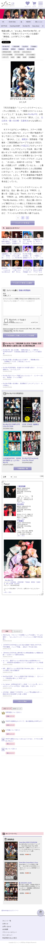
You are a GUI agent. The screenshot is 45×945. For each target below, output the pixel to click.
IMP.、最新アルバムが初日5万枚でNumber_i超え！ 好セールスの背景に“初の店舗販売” (23, 669)
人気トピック (7, 708)
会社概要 (5, 929)
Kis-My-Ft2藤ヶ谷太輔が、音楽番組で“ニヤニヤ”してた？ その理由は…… (28, 258)
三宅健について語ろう (13, 730)
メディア (5, 57)
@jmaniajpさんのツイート (10, 910)
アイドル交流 (19, 54)
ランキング (17, 631)
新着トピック (17, 708)
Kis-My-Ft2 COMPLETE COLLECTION (11, 425)
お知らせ (5, 923)
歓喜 (24, 57)
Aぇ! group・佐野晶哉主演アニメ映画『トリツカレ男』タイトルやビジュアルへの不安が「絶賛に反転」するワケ (23, 685)
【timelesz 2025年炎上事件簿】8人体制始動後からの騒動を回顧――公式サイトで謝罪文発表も (23, 654)
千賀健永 (33, 46)
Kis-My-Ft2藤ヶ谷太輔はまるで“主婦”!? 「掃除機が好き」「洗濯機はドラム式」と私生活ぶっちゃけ (22, 360)
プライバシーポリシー (9, 932)
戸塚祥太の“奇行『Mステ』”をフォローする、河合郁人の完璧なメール (37, 244)
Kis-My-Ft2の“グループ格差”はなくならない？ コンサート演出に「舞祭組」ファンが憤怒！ (22, 376)
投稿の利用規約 (24, 290)
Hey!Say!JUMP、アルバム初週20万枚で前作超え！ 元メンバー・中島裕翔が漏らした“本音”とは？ (23, 677)
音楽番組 (32, 57)
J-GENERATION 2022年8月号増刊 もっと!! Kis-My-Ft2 (12, 460)
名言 (12, 57)
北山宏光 (25, 46)
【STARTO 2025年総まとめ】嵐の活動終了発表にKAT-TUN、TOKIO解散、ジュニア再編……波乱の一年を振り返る (23, 646)
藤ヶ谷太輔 (30, 49)
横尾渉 (13, 49)
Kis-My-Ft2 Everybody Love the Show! (30, 459)
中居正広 (25, 146)
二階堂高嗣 (15, 46)
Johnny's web (7, 52)
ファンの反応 (30, 54)
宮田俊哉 (5, 49)
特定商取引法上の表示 (9, 938)
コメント (6, 299)
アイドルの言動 (7, 54)
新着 (7, 631)
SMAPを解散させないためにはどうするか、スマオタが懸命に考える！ (24, 740)
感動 (18, 57)
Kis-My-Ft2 (6, 46)
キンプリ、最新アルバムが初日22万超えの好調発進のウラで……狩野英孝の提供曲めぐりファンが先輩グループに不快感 (23, 662)
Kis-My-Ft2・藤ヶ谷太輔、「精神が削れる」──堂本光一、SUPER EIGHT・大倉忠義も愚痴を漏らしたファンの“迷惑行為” (22, 351)
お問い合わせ (6, 926)
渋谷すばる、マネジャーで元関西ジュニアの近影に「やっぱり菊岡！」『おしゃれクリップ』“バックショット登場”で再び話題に (23, 637)
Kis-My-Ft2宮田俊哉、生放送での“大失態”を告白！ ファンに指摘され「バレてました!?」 (22, 368)
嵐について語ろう (11, 749)
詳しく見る (21, 502)
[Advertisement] (23, 613)
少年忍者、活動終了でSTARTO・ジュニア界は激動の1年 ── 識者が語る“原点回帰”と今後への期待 (22, 693)
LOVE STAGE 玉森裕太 (30, 424)
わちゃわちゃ (27, 52)
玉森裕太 (21, 49)
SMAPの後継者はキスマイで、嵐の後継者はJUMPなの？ (24, 721)
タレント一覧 (6, 921)
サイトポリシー (7, 935)
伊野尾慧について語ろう (14, 712)
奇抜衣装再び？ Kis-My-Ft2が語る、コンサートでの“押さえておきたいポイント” (27, 244)
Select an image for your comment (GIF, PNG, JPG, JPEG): (22, 329)
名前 (4, 293)
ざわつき (16, 52)
